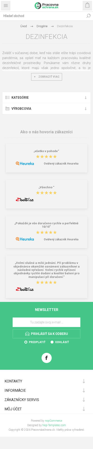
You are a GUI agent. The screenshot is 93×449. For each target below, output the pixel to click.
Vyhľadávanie (88, 15)
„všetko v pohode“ (46, 151)
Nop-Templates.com (54, 425)
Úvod (23, 26)
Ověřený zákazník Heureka (61, 163)
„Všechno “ (46, 187)
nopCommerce (53, 420)
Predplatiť (37, 342)
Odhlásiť (62, 342)
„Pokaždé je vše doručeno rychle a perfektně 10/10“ (46, 225)
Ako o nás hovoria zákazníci (46, 131)
